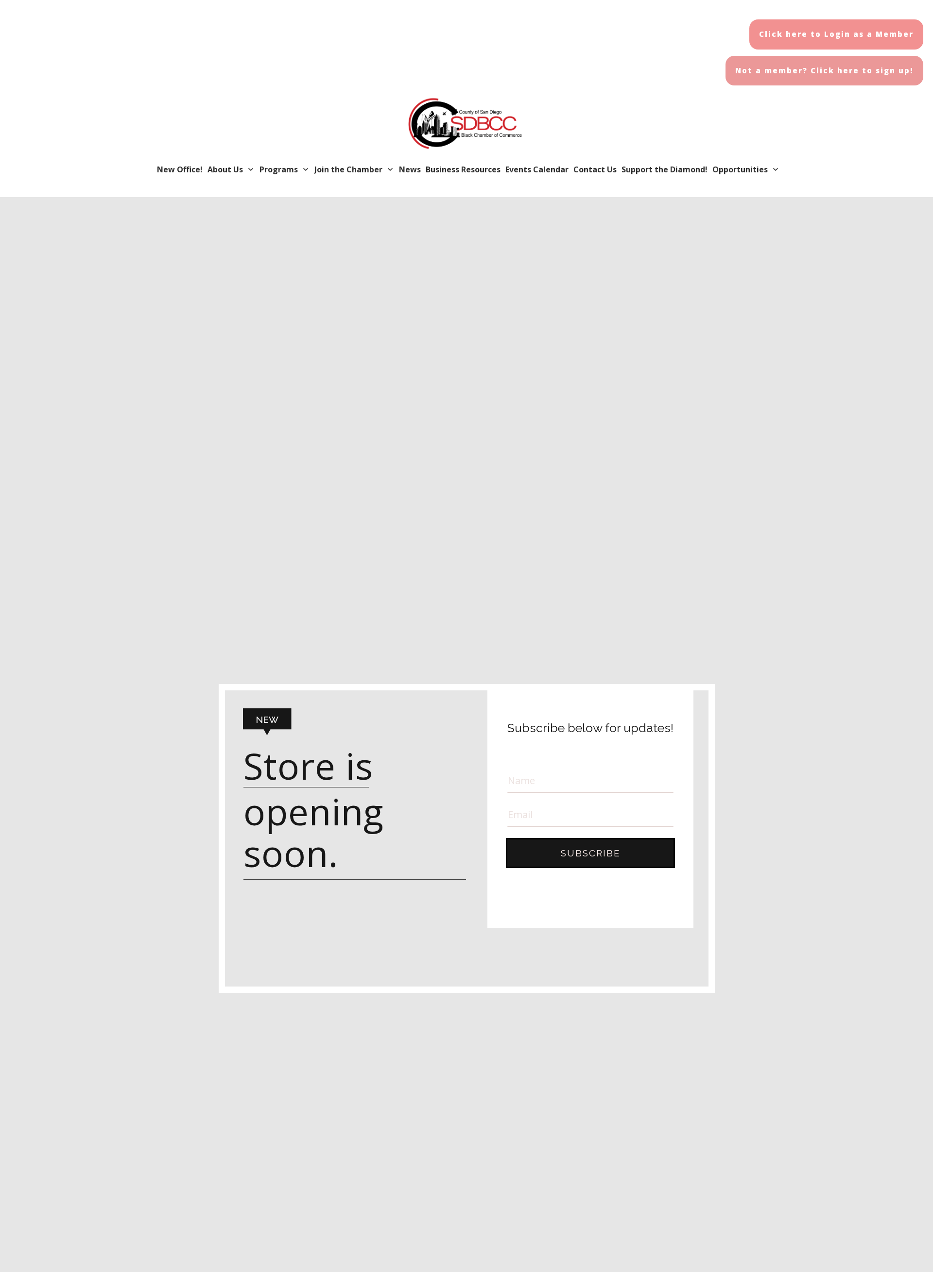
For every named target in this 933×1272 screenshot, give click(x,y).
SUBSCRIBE (591, 853)
